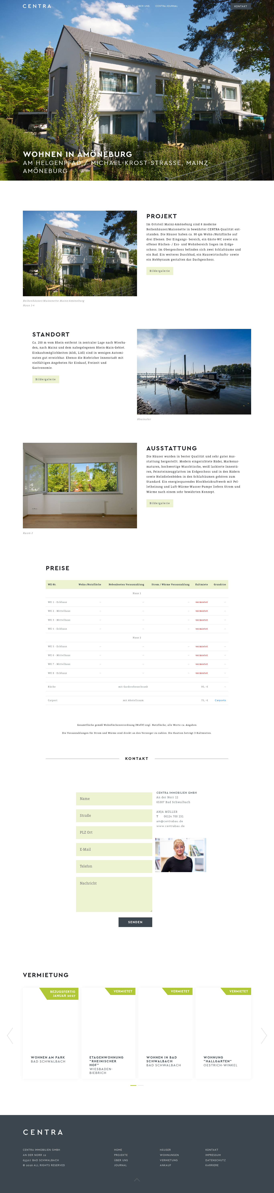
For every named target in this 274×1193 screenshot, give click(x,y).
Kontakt (240, 6)
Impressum (213, 1155)
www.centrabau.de (170, 826)
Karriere (212, 1165)
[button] (13, 1036)
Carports (220, 700)
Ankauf (165, 1165)
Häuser (165, 1149)
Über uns (143, 5)
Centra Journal (166, 5)
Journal (120, 1165)
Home (118, 1149)
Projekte (124, 6)
